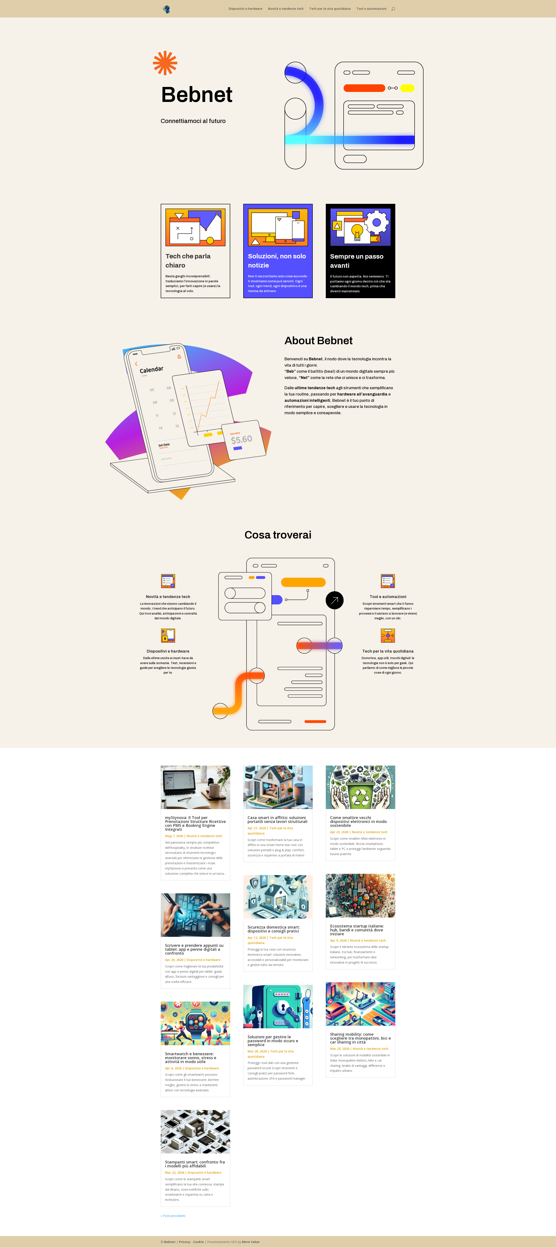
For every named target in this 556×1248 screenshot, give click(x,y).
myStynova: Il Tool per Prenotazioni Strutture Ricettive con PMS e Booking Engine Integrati (195, 823)
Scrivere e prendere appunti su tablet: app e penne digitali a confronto (194, 949)
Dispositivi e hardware (245, 9)
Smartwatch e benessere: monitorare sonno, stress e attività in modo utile (190, 1057)
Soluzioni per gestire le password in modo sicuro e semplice (273, 1040)
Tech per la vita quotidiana (330, 9)
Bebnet (169, 1242)
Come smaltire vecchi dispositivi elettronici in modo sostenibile (358, 821)
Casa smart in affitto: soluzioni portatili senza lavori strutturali (278, 819)
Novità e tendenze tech (286, 9)
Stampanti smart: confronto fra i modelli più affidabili (195, 1163)
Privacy (184, 1242)
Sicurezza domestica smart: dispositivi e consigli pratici (274, 929)
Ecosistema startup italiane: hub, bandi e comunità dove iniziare (357, 929)
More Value (251, 1242)
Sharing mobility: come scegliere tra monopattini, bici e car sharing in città (360, 1038)
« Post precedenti (173, 1216)
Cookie (198, 1242)
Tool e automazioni (371, 9)
